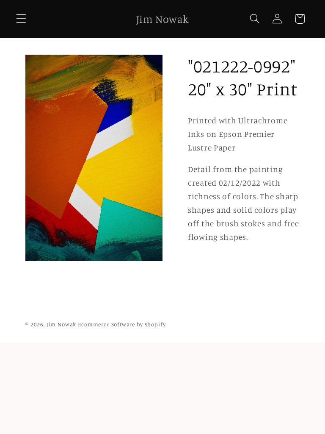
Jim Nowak (62, 324)
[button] (21, 19)
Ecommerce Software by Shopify (121, 324)
